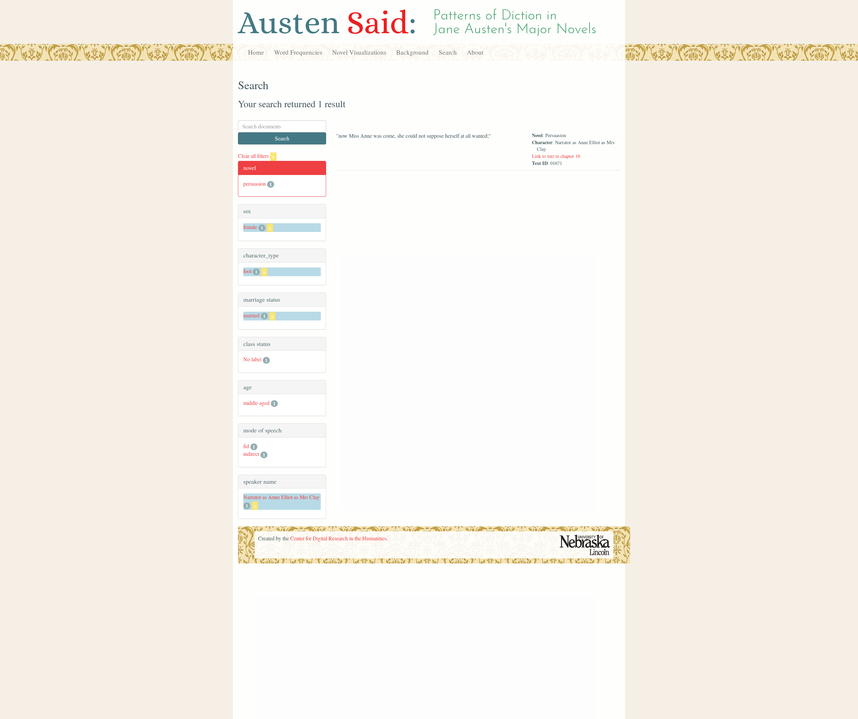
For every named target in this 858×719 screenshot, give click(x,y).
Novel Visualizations (359, 52)
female (250, 226)
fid (246, 446)
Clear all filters (256, 155)
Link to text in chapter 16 (556, 156)
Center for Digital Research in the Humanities (338, 538)
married (251, 315)
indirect (251, 453)
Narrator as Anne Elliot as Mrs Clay (281, 496)
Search (448, 52)
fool (247, 271)
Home (256, 52)
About (475, 52)
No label (252, 359)
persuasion (254, 183)
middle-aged (256, 402)
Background (412, 52)
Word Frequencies (298, 52)
